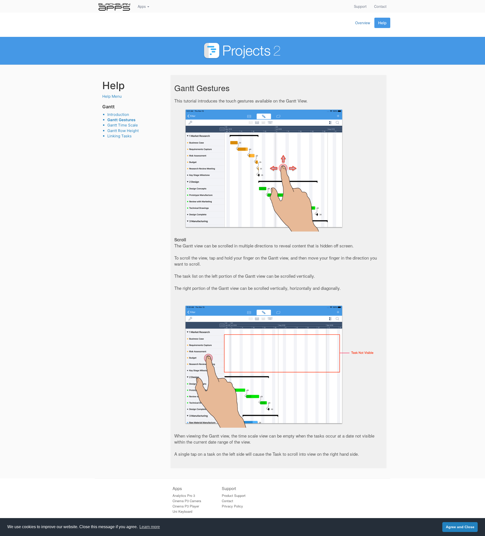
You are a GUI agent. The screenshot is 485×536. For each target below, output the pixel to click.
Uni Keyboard (182, 511)
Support (360, 6)
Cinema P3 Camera (187, 500)
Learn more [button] (149, 527)
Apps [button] (142, 6)
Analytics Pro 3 (184, 495)
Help (382, 22)
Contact (382, 6)
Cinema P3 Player (186, 506)
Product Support (234, 495)
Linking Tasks (119, 136)
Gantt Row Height (123, 130)
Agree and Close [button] (460, 527)
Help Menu (112, 96)
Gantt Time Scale (122, 125)
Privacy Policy (232, 506)
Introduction (118, 114)
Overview (362, 22)
